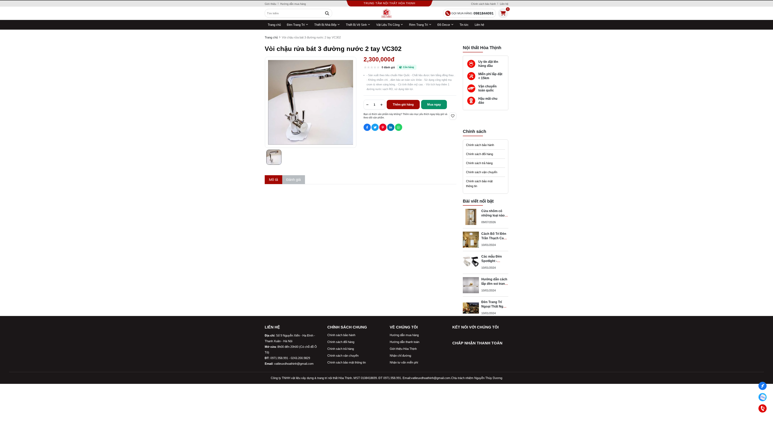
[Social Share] (367, 127)
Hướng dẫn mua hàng (293, 3)
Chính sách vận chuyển (481, 172)
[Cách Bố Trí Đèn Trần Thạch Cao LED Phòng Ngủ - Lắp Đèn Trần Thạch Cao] (471, 240)
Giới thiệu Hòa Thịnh (403, 348)
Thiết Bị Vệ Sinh (356, 24)
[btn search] (327, 13)
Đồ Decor (443, 24)
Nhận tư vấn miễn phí (404, 362)
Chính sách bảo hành (483, 3)
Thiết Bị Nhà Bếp (325, 24)
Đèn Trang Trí (296, 24)
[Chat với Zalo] (763, 397)
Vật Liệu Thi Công (388, 24)
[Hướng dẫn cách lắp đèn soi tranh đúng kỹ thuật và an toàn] (471, 285)
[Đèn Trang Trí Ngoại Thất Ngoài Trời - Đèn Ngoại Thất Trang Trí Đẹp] (471, 308)
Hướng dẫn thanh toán (404, 342)
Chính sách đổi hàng (479, 154)
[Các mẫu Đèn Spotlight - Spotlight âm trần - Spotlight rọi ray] (471, 262)
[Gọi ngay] (763, 408)
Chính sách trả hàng (479, 163)
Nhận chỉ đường (400, 355)
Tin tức (464, 24)
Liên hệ (504, 3)
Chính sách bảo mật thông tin (479, 183)
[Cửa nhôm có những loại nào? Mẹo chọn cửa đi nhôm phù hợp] (471, 217)
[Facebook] (763, 386)
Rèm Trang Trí (418, 24)
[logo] (386, 13)
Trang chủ (274, 24)
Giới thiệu (270, 3)
